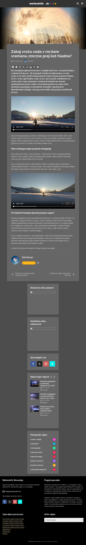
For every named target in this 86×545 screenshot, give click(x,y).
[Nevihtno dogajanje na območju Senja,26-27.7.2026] (34, 383)
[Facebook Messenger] (16, 67)
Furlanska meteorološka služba (13, 525)
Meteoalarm (7, 529)
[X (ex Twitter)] (39, 364)
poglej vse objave (29, 263)
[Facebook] (12, 67)
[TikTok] (52, 364)
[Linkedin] (30, 67)
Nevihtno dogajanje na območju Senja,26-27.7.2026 (47, 383)
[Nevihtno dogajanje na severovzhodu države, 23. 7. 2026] (34, 396)
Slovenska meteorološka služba (13, 519)
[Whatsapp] (27, 67)
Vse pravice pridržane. (51, 541)
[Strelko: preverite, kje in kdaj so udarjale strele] (34, 408)
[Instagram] (20, 67)
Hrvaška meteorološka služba (12, 521)
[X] (23, 67)
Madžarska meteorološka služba (13, 527)
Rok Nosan (30, 61)
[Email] (37, 67)
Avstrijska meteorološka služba (13, 523)
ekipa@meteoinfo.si (13, 491)
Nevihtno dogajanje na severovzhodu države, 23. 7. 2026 (47, 396)
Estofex (5, 534)
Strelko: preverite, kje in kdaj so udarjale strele (47, 409)
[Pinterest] (34, 67)
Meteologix (6, 531)
